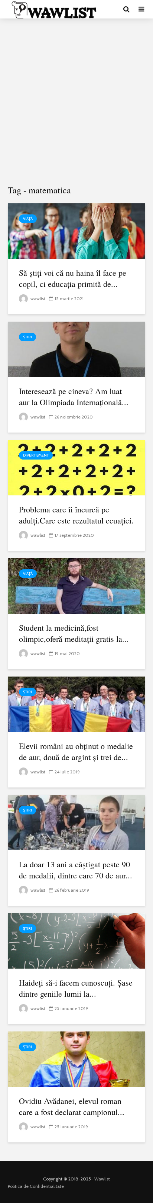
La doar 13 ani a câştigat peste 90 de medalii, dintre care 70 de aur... (75, 870)
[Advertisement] (76, 102)
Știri (27, 337)
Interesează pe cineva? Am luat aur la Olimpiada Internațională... (73, 396)
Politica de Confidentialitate (36, 1186)
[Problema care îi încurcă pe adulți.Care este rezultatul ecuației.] (76, 467)
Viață (28, 218)
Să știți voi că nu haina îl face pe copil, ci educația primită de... (72, 278)
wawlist (37, 298)
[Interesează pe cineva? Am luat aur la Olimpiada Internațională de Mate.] (76, 348)
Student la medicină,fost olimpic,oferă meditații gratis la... (74, 633)
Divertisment (36, 455)
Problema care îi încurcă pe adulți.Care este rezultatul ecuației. (76, 515)
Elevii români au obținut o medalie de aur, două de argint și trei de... (76, 751)
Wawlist (102, 1179)
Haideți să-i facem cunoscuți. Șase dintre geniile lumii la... (76, 988)
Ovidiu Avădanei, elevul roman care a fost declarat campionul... (71, 1106)
